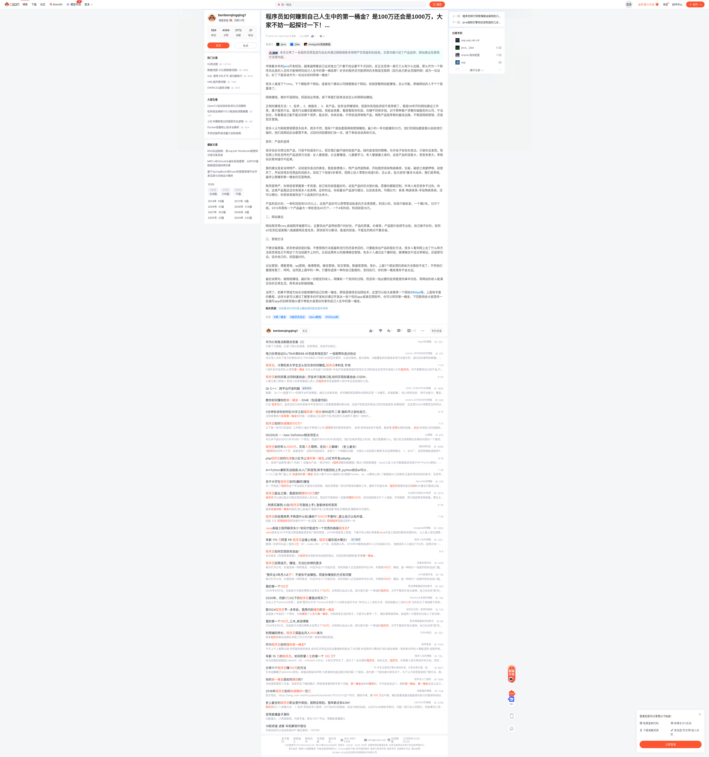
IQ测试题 (219, 64)
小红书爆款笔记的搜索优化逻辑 (230, 121)
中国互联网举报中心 (327, 748)
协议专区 (332, 740)
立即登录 (670, 744)
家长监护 (293, 748)
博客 (25, 4)
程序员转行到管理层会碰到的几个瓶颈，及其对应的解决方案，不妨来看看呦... (482, 16)
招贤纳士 (297, 740)
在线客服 (395, 740)
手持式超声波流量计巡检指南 (224, 133)
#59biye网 (332, 316)
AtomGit (57, 4)
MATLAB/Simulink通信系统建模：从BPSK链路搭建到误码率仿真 (232, 163)
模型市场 (76, 4)
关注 (304, 330)
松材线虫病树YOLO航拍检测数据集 (228, 113)
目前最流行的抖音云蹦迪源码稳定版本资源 (303, 308)
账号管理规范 (362, 748)
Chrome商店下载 (346, 748)
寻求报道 (320, 740)
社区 (42, 4)
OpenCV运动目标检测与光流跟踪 (226, 105)
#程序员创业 (297, 316)
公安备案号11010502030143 (300, 745)
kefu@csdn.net (377, 740)
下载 (34, 4)
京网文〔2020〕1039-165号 (352, 745)
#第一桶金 (280, 316)
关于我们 (285, 740)
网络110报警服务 (307, 748)
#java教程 (315, 316)
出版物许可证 (403, 748)
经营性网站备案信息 (378, 745)
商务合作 (309, 740)
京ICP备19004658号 (326, 745)
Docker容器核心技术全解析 (228, 127)
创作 (695, 4)
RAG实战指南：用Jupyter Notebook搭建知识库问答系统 (232, 152)
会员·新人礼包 (646, 4)
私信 (245, 45)
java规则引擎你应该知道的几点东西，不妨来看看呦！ (482, 22)
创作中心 (677, 4)
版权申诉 (391, 748)
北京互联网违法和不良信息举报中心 (406, 745)
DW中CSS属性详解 (223, 87)
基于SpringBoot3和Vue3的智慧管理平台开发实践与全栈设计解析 (232, 173)
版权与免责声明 (378, 748)
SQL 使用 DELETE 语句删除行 (230, 75)
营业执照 (415, 748)
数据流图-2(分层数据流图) (227, 69)
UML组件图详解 (221, 81)
